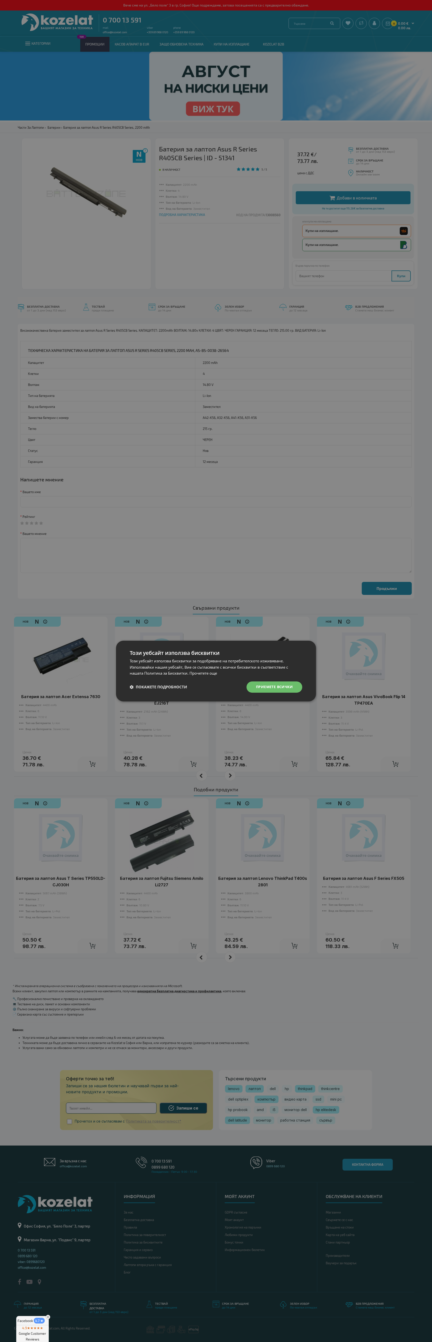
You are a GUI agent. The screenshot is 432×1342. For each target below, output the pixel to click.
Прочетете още (203, 673)
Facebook (31, 1321)
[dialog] (216, 671)
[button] (158, 687)
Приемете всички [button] (274, 686)
